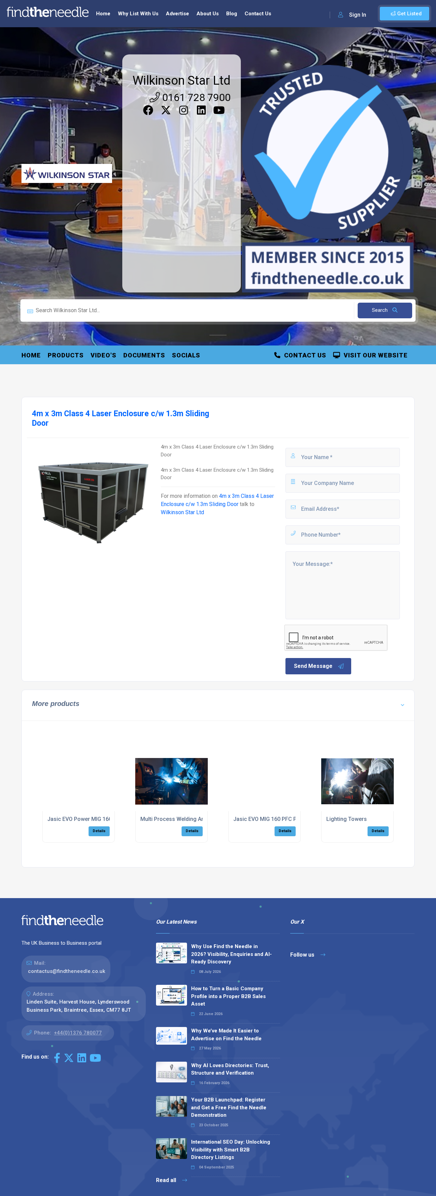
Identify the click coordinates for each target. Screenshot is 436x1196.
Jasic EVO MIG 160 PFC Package (274, 819)
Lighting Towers (346, 819)
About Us (208, 14)
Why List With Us (138, 14)
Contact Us (258, 14)
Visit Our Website (374, 355)
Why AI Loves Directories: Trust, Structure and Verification (230, 1069)
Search (380, 310)
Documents (144, 355)
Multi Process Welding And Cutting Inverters (195, 819)
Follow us (303, 954)
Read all (166, 1180)
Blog (231, 14)
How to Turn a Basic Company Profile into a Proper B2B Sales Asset (228, 996)
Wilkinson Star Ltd (182, 80)
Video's (103, 355)
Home (103, 14)
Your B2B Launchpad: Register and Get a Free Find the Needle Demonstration (228, 1107)
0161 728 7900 (195, 97)
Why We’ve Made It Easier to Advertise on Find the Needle (226, 1035)
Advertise (177, 14)
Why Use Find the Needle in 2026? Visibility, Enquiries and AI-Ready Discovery (231, 954)
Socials (186, 355)
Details (99, 831)
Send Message (313, 666)
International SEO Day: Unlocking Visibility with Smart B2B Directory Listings (230, 1149)
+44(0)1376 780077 (78, 1033)
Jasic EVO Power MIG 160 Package (91, 819)
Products (66, 355)
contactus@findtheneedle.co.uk (66, 971)
